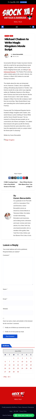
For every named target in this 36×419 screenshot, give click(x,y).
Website (5, 308)
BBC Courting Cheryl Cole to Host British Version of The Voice (10, 184)
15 (13, 365)
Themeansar (31, 407)
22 (13, 368)
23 (18, 368)
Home (11, 411)
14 (9, 365)
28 (9, 372)
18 (26, 365)
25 (26, 368)
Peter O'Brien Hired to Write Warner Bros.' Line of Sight (25, 184)
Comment (6, 255)
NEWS (11, 35)
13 (5, 365)
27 (5, 372)
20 (5, 368)
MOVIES (6, 35)
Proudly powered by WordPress (9, 407)
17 (22, 365)
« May (5, 376)
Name (5, 289)
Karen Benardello (18, 54)
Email (5, 299)
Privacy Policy (23, 411)
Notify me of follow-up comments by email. (17, 327)
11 (26, 361)
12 (31, 361)
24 (22, 368)
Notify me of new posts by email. (14, 331)
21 (9, 368)
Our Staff (16, 411)
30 (18, 372)
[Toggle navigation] (17, 27)
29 (13, 372)
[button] (30, 27)
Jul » (9, 376)
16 (18, 365)
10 (22, 361)
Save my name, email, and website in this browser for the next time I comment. (18, 322)
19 (31, 365)
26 (31, 368)
